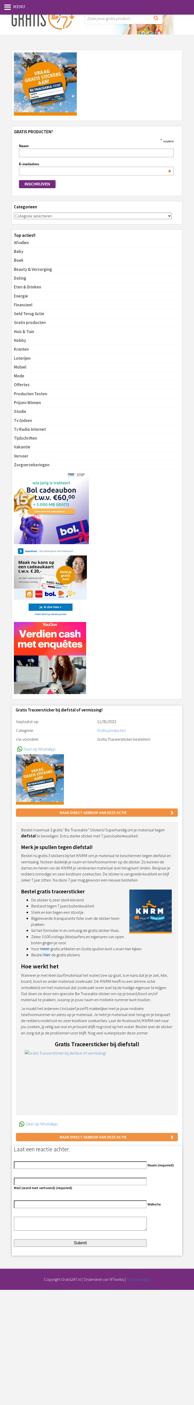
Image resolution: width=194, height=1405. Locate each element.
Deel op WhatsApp (39, 749)
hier (47, 955)
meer (45, 949)
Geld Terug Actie (29, 313)
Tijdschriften (25, 438)
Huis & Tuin (24, 331)
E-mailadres (95, 164)
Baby (18, 251)
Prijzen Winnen (27, 402)
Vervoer (21, 456)
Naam (24, 146)
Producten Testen (30, 394)
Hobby (20, 340)
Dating (20, 278)
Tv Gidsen (23, 420)
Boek (18, 260)
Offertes (22, 384)
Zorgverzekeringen (32, 465)
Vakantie (22, 447)
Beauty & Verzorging (33, 269)
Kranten (21, 349)
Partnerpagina (138, 1279)
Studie (20, 411)
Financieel (23, 305)
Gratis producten (30, 322)
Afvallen (21, 242)
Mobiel (20, 367)
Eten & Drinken (27, 287)
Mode (19, 376)
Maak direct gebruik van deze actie (93, 812)
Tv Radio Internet (30, 429)
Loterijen (22, 358)
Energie (21, 296)
